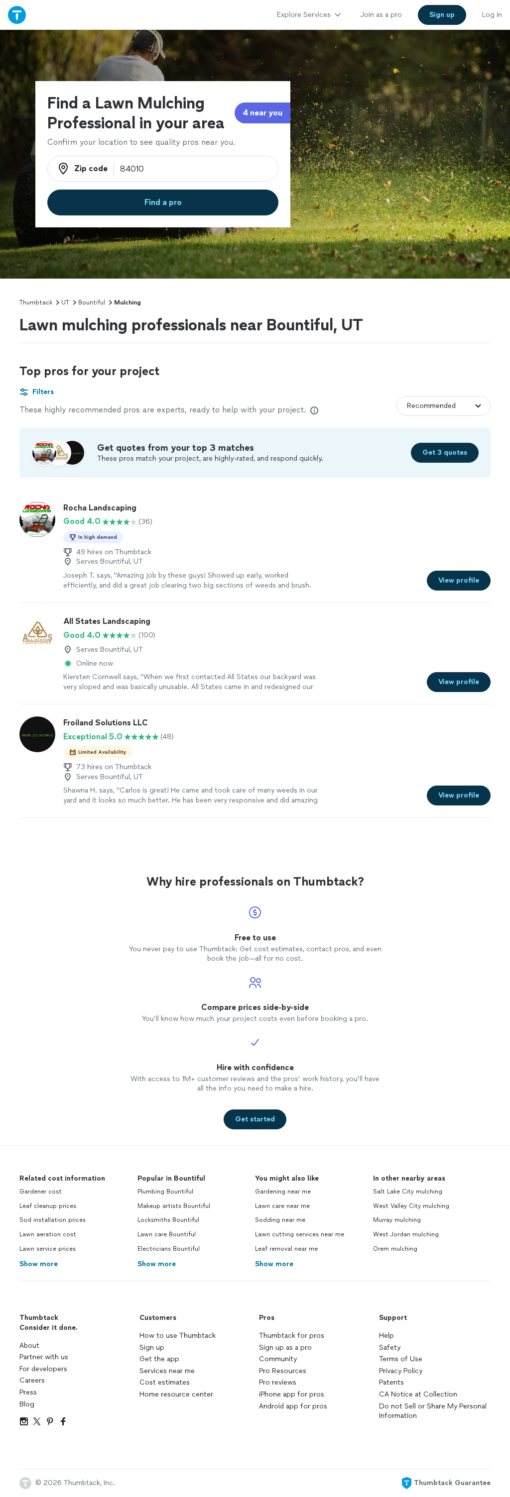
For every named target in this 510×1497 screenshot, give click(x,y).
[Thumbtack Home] (17, 14)
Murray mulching (397, 1219)
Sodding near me (280, 1219)
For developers (43, 1369)
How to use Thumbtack (177, 1335)
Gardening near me (283, 1191)
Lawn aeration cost (47, 1234)
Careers (32, 1380)
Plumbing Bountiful (165, 1191)
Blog (26, 1404)
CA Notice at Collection (418, 1394)
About (29, 1345)
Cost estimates (164, 1382)
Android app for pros (293, 1406)
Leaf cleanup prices (47, 1205)
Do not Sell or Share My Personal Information (433, 1411)
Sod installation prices (52, 1219)
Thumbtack (35, 302)
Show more (38, 1264)
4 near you (262, 112)
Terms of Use (400, 1359)
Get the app (159, 1359)
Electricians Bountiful (168, 1248)
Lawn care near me (282, 1205)
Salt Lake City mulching (407, 1191)
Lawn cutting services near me (299, 1234)
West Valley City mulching (411, 1205)
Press (28, 1392)
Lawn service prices (47, 1248)
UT (65, 302)
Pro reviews (277, 1382)
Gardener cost (40, 1191)
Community (278, 1359)
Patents (391, 1382)
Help (386, 1335)
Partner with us (43, 1357)
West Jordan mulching (406, 1234)
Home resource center (176, 1394)
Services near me (167, 1371)
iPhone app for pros (291, 1394)
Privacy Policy (400, 1371)
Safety (389, 1347)
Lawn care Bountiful (166, 1234)
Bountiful (91, 302)
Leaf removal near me (286, 1248)
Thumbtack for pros (291, 1335)
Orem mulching (395, 1248)
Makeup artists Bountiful (173, 1205)
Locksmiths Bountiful (168, 1219)
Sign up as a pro (285, 1347)
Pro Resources (282, 1371)
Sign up (151, 1347)
